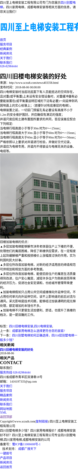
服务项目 (6, 44)
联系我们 (6, 62)
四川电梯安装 (43, 326)
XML (3, 412)
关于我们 (6, 58)
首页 (3, 39)
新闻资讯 (6, 53)
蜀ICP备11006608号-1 (26, 444)
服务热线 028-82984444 (15, 372)
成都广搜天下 (26, 448)
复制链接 (42, 421)
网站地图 (6, 408)
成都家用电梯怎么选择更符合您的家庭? (38, 330)
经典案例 (6, 49)
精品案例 (6, 395)
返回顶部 (6, 416)
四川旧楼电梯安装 (21, 326)
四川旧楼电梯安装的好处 (16, 349)
